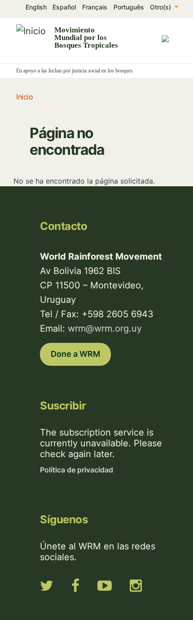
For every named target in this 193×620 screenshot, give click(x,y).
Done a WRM (75, 354)
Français (94, 7)
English (36, 7)
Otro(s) (161, 7)
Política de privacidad (76, 469)
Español (64, 7)
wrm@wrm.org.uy (105, 328)
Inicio (24, 96)
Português (129, 7)
